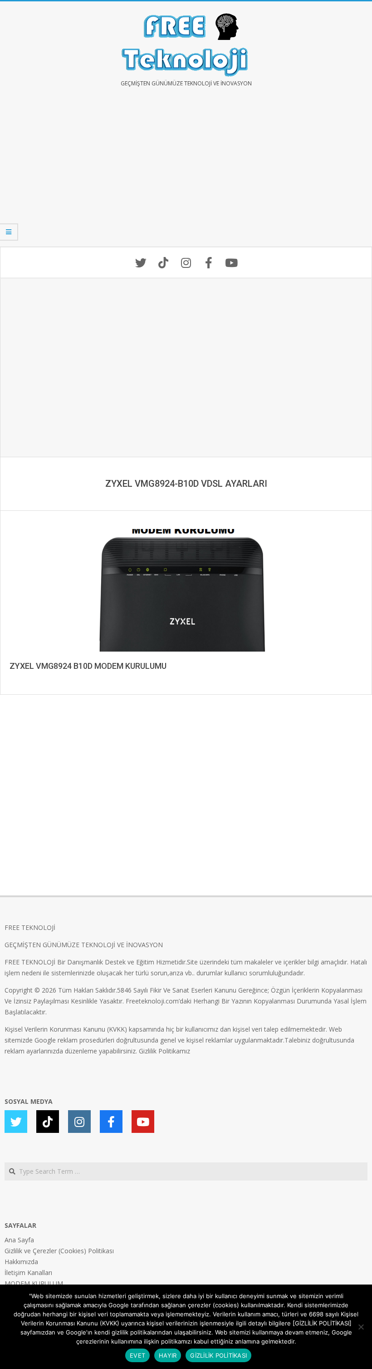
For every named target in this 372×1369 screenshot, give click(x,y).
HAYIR (167, 1355)
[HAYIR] (360, 1326)
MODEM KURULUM (34, 1283)
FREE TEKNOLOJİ (30, 927)
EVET (137, 1355)
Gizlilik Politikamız (164, 1051)
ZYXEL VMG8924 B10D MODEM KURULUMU (88, 666)
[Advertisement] (186, 173)
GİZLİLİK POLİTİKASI (218, 1355)
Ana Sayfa (19, 1240)
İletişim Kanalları (28, 1272)
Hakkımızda (21, 1261)
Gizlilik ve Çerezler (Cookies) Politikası (59, 1250)
